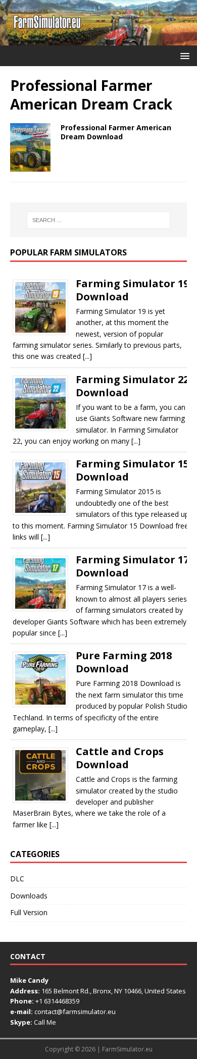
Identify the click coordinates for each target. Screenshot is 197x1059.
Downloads (28, 896)
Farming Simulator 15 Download (132, 470)
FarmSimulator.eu (127, 1049)
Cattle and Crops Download (120, 758)
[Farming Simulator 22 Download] (44, 427)
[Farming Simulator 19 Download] (44, 332)
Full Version (28, 912)
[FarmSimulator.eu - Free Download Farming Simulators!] (98, 39)
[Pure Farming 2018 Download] (44, 704)
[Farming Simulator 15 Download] (44, 512)
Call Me (45, 1022)
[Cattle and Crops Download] (44, 800)
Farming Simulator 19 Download (132, 290)
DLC (17, 878)
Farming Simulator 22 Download (132, 386)
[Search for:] (98, 220)
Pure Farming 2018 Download (124, 662)
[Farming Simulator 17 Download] (44, 608)
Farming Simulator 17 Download (132, 566)
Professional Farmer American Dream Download (116, 132)
